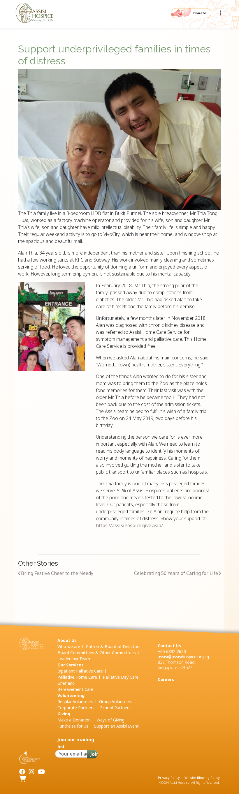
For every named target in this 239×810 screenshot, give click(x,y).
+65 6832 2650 (172, 651)
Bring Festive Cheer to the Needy (57, 573)
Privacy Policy (169, 777)
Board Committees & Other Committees (96, 652)
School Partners (115, 707)
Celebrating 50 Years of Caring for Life (176, 573)
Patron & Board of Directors (113, 646)
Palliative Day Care (120, 677)
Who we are (68, 646)
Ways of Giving (110, 720)
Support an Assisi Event (116, 726)
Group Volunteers (115, 701)
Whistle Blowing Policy (202, 777)
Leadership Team (73, 658)
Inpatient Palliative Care (80, 671)
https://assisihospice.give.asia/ (129, 525)
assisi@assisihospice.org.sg (183, 656)
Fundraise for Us (72, 726)
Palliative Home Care (77, 677)
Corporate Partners (75, 707)
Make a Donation (74, 720)
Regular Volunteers (75, 701)
